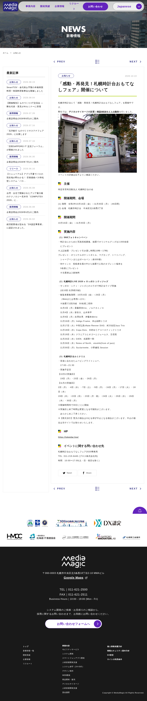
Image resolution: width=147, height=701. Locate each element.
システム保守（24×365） (73, 667)
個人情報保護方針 (114, 646)
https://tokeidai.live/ (68, 437)
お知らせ (17, 53)
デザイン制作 (68, 671)
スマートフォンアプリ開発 (73, 658)
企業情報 (59, 6)
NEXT (134, 61)
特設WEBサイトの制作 (108, 112)
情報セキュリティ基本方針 (118, 651)
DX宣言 (110, 655)
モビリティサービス (70, 649)
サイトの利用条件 (114, 659)
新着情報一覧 (28, 651)
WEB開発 (66, 675)
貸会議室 (66, 692)
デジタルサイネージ (70, 684)
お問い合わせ (95, 6)
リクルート (74, 6)
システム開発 (68, 654)
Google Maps (73, 577)
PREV (61, 61)
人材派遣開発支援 (69, 662)
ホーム (5, 53)
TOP (140, 512)
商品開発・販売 (68, 680)
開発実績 (45, 6)
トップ (26, 646)
